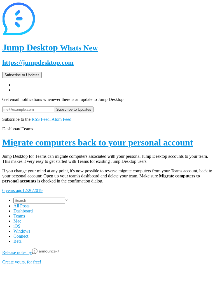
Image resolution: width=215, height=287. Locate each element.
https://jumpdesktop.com (38, 62)
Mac (17, 221)
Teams (19, 216)
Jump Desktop (50, 47)
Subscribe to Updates (21, 75)
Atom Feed (61, 119)
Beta (17, 241)
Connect (20, 236)
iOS (16, 226)
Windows (21, 231)
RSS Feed (41, 119)
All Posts (21, 205)
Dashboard (23, 211)
